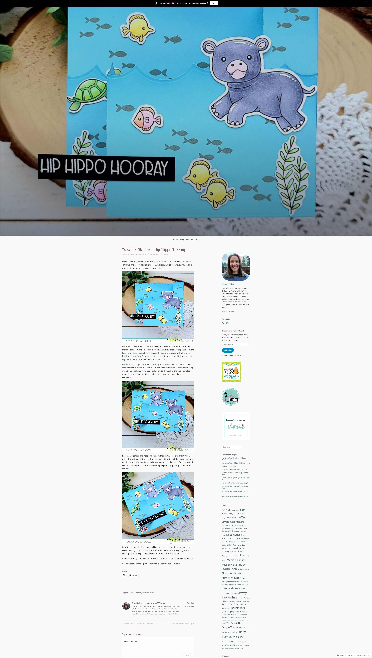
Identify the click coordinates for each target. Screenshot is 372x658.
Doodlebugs (233, 534)
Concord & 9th (227, 525)
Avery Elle (227, 509)
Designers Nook (227, 531)
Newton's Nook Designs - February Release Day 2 (234, 459)
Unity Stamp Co (239, 642)
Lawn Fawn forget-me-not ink (145, 356)
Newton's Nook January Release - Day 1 (235, 492)
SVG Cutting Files (231, 620)
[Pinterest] (223, 323)
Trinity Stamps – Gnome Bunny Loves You (137, 624)
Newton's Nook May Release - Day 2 (235, 469)
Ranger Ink (238, 598)
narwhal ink (160, 359)
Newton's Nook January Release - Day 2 (235, 497)
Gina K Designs (230, 542)
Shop (197, 239)
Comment (187, 655)
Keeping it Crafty (227, 556)
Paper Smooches (231, 582)
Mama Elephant (135, 593)
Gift (213, 3)
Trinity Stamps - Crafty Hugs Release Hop (235, 474)
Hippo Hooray (128, 359)
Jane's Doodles (238, 551)
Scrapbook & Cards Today (242, 601)
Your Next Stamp (237, 648)
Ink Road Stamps (232, 548)
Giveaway (237, 542)
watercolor (243, 645)
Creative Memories (227, 528)
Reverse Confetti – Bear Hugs (182, 624)
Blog (182, 239)
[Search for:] (232, 447)
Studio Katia (234, 617)
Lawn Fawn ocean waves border (136, 353)
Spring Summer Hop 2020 (239, 611)
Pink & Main (229, 588)
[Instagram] (226, 323)
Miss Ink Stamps (166, 261)
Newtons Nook (231, 578)
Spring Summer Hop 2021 (230, 614)
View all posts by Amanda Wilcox (168, 614)
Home (175, 239)
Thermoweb (237, 627)
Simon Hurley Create (231, 604)
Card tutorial (142, 254)
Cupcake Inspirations (241, 528)
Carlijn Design (238, 514)
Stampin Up (226, 617)
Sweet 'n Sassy (240, 620)
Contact (189, 239)
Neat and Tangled (243, 569)
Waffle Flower (233, 645)
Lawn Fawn (239, 555)
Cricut (234, 528)
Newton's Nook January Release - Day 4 (235, 479)
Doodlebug (236, 531)
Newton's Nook (231, 573)
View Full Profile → (229, 311)
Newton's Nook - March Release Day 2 (236, 463)
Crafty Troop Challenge (239, 525)
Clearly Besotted (231, 518)
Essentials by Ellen (236, 538)
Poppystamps (234, 593)
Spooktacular (225, 612)
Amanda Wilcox (129, 254)
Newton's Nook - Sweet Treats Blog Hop (235, 487)
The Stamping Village (230, 632)
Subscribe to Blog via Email (233, 331)
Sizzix (228, 608)
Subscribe (228, 350)
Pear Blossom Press (228, 584)
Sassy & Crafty (231, 601)
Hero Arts (232, 545)
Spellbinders (237, 608)
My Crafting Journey (229, 466)
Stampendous (243, 614)
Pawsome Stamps (242, 582)
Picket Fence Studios (241, 584)
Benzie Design (236, 510)
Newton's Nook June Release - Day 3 (235, 483)
